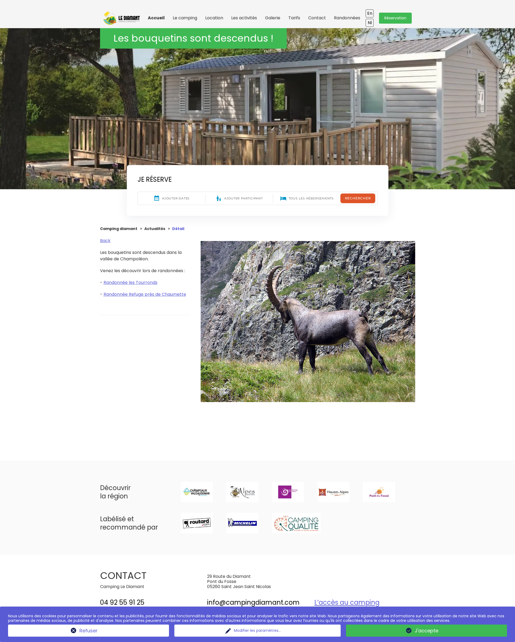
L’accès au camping (347, 602)
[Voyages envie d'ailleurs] (121, 22)
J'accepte (426, 630)
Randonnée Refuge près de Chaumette (145, 294)
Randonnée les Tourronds (130, 282)
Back (105, 241)
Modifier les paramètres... (257, 630)
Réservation (395, 18)
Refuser (88, 630)
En (369, 13)
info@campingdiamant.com (253, 602)
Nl (370, 23)
